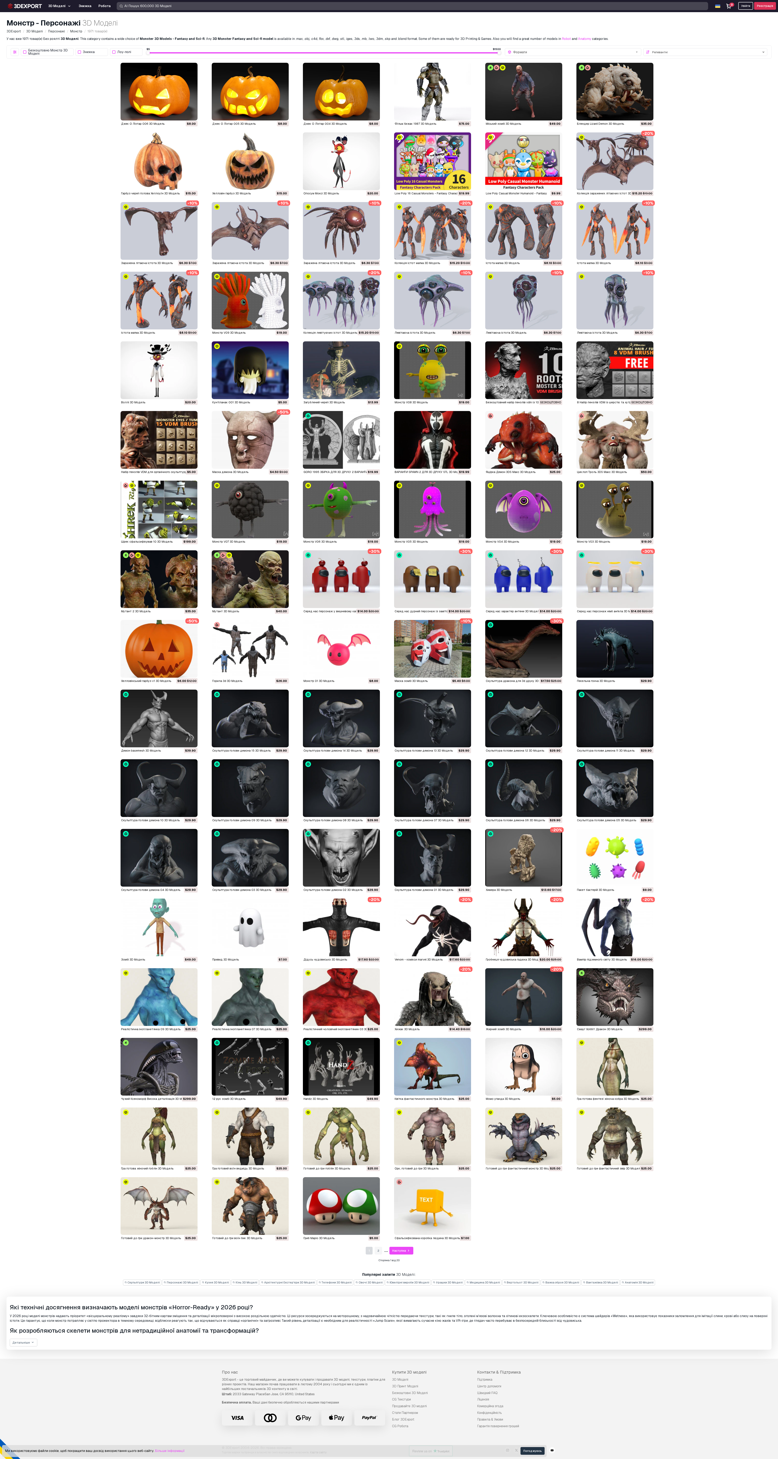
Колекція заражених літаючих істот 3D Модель (610, 193)
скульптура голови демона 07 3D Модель (424, 820)
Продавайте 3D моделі (409, 1406)
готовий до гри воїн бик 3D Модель (237, 1238)
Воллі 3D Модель (133, 402)
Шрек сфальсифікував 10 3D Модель (147, 541)
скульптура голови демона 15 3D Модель (241, 750)
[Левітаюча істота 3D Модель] (432, 300)
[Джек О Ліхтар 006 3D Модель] (159, 91)
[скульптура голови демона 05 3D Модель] (614, 788)
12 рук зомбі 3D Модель (229, 1099)
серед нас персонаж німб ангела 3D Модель (608, 611)
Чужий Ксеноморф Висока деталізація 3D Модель (156, 1099)
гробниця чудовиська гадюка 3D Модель (514, 959)
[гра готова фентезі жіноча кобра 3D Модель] (614, 1067)
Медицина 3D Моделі (484, 1282)
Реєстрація (765, 6)
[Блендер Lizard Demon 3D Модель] (614, 91)
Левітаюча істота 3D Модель (415, 332)
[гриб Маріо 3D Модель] (341, 1206)
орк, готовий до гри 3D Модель (417, 1168)
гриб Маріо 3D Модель (319, 1238)
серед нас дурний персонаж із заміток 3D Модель (430, 611)
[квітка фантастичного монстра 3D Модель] (432, 1067)
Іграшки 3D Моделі (449, 1282)
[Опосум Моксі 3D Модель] (341, 161)
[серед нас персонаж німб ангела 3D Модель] (614, 579)
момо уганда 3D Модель (503, 1099)
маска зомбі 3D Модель (411, 681)
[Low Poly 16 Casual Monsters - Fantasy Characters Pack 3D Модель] (432, 161)
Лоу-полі (124, 52)
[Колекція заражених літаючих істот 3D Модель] (614, 161)
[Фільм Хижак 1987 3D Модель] (432, 91)
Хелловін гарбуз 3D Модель (231, 193)
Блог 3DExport (403, 1419)
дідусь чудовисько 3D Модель (325, 959)
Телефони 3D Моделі (336, 1282)
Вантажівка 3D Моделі (602, 1282)
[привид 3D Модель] (250, 927)
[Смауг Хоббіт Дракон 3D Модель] (614, 997)
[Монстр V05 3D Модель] (432, 509)
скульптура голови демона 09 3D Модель (242, 820)
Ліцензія (483, 1399)
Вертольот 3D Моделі (522, 1282)
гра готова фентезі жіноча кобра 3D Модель (608, 1099)
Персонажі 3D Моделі (182, 1282)
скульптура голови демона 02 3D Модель (333, 890)
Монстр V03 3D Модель (593, 541)
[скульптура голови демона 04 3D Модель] (159, 858)
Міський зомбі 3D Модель (503, 124)
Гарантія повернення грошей (498, 1426)
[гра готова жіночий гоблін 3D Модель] (159, 1136)
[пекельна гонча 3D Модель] (614, 649)
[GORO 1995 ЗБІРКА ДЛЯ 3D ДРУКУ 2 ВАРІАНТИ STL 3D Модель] (341, 440)
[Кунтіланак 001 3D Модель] (250, 370)
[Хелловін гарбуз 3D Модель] (250, 161)
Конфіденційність (489, 1413)
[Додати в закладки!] (191, 114)
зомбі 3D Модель (133, 959)
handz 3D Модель (316, 1099)
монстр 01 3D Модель (319, 681)
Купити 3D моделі (409, 1372)
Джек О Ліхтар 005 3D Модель (234, 124)
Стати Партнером (405, 1413)
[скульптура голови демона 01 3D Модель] (432, 858)
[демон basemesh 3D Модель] (159, 718)
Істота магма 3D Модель (503, 263)
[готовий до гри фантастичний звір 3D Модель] (614, 1136)
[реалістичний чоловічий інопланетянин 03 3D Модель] (341, 997)
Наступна (399, 1250)
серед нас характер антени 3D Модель (513, 611)
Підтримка (484, 1379)
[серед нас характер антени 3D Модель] (523, 579)
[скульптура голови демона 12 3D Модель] (523, 718)
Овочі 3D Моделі (370, 1282)
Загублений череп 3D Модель (324, 402)
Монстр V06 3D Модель (320, 541)
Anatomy (584, 39)
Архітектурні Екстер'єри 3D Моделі (289, 1282)
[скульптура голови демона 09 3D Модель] (250, 788)
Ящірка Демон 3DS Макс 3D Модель (511, 472)
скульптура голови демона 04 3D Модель (151, 890)
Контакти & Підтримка (499, 1372)
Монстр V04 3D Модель (502, 541)
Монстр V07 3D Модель (228, 541)
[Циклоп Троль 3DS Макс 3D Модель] (614, 440)
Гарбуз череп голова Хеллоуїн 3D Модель (150, 193)
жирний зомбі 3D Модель (503, 1029)
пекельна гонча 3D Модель (596, 681)
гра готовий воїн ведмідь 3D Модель (238, 1168)
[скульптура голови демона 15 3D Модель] (250, 718)
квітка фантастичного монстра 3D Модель (424, 1099)
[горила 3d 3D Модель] (250, 649)
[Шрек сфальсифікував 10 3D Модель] (159, 509)
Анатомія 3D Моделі (639, 1282)
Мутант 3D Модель (225, 611)
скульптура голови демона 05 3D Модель (606, 820)
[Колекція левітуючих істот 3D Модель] (341, 300)
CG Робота (400, 1426)
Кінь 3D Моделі (246, 1282)
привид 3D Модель (225, 959)
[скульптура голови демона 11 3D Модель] (614, 718)
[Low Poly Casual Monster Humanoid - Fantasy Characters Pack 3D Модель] (523, 161)
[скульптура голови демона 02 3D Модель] (341, 858)
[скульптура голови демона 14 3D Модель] (341, 718)
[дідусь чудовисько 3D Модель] (341, 927)
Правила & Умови (490, 1419)
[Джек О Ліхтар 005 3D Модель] (250, 91)
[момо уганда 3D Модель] (523, 1067)
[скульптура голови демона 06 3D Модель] (523, 788)
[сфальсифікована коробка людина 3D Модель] (432, 1206)
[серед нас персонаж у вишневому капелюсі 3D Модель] (341, 579)
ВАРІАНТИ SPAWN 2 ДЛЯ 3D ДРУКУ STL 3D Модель (430, 472)
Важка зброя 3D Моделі (562, 1282)
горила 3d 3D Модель (227, 681)
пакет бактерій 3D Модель (595, 890)
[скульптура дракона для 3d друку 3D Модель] (523, 649)
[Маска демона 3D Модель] (250, 440)
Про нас (230, 1372)
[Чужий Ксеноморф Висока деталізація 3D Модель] (159, 1067)
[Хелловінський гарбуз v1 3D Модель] (159, 649)
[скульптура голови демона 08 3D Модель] (341, 788)
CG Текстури (401, 1399)
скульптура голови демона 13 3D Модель (424, 750)
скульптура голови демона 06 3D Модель (515, 820)
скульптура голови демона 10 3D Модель (150, 820)
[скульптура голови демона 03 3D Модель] (250, 858)
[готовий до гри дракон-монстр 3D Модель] (159, 1206)
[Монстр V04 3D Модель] (523, 509)
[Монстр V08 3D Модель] (432, 370)
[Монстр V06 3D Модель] (341, 509)
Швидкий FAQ (487, 1393)
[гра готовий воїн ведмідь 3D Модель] (250, 1136)
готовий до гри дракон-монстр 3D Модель (151, 1238)
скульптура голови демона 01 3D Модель (424, 890)
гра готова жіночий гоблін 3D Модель (147, 1168)
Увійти (745, 6)
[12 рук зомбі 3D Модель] (250, 1067)
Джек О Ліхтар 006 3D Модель (143, 124)
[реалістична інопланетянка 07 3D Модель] (250, 997)
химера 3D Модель (499, 890)
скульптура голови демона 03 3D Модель (241, 890)
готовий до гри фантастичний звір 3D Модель (609, 1168)
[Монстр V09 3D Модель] (250, 300)
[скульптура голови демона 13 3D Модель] (432, 718)
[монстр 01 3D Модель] (341, 649)
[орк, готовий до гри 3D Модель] (432, 1136)
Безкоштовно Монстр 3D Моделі (48, 52)
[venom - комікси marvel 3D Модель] (432, 927)
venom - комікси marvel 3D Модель (419, 959)
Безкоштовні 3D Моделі (410, 1393)
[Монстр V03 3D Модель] (614, 509)
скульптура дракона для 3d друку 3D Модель (518, 681)
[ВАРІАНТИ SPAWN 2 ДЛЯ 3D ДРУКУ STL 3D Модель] (432, 440)
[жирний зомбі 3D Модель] (523, 997)
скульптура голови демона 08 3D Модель (333, 820)
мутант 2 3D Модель (136, 611)
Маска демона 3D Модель (230, 472)
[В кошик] (183, 114)
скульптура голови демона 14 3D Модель (333, 750)
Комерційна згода (490, 1406)
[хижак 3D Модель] (432, 997)
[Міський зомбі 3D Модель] (523, 91)
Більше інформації (170, 1451)
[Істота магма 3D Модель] (523, 231)
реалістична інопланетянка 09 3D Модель (151, 1029)
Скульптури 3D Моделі (143, 1282)
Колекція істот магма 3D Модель (417, 263)
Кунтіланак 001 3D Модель (231, 402)
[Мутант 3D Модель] (250, 579)
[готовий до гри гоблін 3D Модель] (341, 1136)
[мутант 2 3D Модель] (159, 579)
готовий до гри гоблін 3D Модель (327, 1168)
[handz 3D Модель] (341, 1067)
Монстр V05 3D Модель (411, 541)
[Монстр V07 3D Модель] (250, 509)
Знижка (89, 52)
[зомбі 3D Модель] (159, 927)
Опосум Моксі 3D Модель (321, 193)
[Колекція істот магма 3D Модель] (432, 231)
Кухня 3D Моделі (216, 1282)
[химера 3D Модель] (523, 858)
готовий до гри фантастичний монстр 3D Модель (520, 1168)
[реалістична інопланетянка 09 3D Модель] (159, 997)
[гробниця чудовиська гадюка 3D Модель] (523, 927)
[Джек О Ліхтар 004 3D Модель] (341, 91)
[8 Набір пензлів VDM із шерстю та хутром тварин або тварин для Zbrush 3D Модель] (614, 370)
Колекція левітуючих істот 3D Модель (330, 332)
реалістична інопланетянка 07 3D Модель (241, 1029)
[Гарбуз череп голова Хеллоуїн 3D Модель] (159, 161)
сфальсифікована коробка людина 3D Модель (427, 1238)
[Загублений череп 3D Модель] (341, 370)
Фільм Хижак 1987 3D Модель (415, 124)
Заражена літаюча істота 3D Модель (147, 263)
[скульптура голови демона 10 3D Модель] (159, 788)
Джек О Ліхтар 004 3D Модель (325, 124)
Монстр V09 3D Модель (229, 332)
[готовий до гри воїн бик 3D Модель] (250, 1206)
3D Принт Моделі (405, 1386)
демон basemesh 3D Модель (141, 750)
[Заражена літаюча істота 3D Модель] (159, 231)
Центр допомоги (489, 1386)
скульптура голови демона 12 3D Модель (515, 750)
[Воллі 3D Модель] (159, 370)
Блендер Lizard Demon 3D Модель (600, 124)
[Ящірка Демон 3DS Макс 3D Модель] (523, 440)
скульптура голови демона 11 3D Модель (606, 750)
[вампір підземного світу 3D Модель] (614, 927)
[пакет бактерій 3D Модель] (614, 858)
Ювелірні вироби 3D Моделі (409, 1282)
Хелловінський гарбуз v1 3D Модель (146, 681)
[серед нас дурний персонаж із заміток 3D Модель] (432, 579)
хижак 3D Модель (407, 1029)
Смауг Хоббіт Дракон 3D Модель (600, 1029)
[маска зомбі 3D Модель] (432, 649)
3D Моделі (400, 1379)
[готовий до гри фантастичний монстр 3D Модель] (523, 1136)
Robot (566, 39)
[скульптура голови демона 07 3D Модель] (432, 788)
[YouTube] (552, 1451)
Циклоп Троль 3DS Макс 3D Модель (602, 472)
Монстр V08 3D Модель (411, 402)
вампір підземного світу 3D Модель (602, 959)
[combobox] (576, 52)
